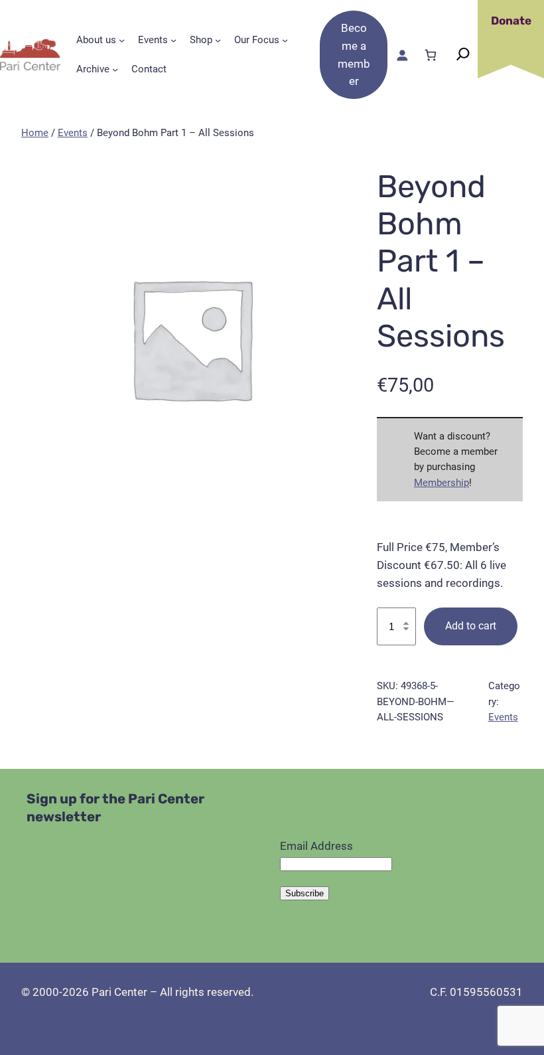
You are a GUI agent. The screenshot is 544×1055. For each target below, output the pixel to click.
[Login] (401, 55)
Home (34, 133)
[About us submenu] (122, 40)
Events (73, 133)
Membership (441, 483)
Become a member (354, 54)
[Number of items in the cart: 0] (430, 55)
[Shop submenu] (218, 40)
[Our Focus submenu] (285, 40)
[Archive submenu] (115, 69)
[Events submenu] (173, 40)
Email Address (316, 845)
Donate (511, 20)
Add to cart (470, 625)
